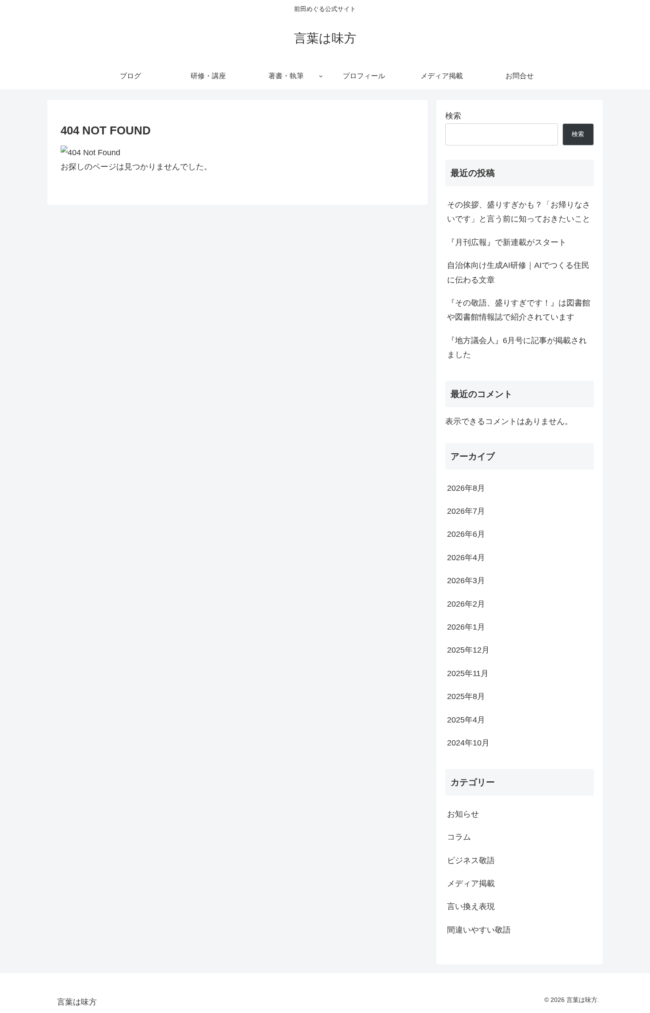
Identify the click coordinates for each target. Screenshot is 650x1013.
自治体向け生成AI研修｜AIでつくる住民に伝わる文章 (518, 272)
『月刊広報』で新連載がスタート (506, 242)
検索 (453, 115)
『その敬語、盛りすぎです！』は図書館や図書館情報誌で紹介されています (518, 309)
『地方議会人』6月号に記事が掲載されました (517, 347)
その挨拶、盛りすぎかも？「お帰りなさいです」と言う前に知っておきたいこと (518, 211)
